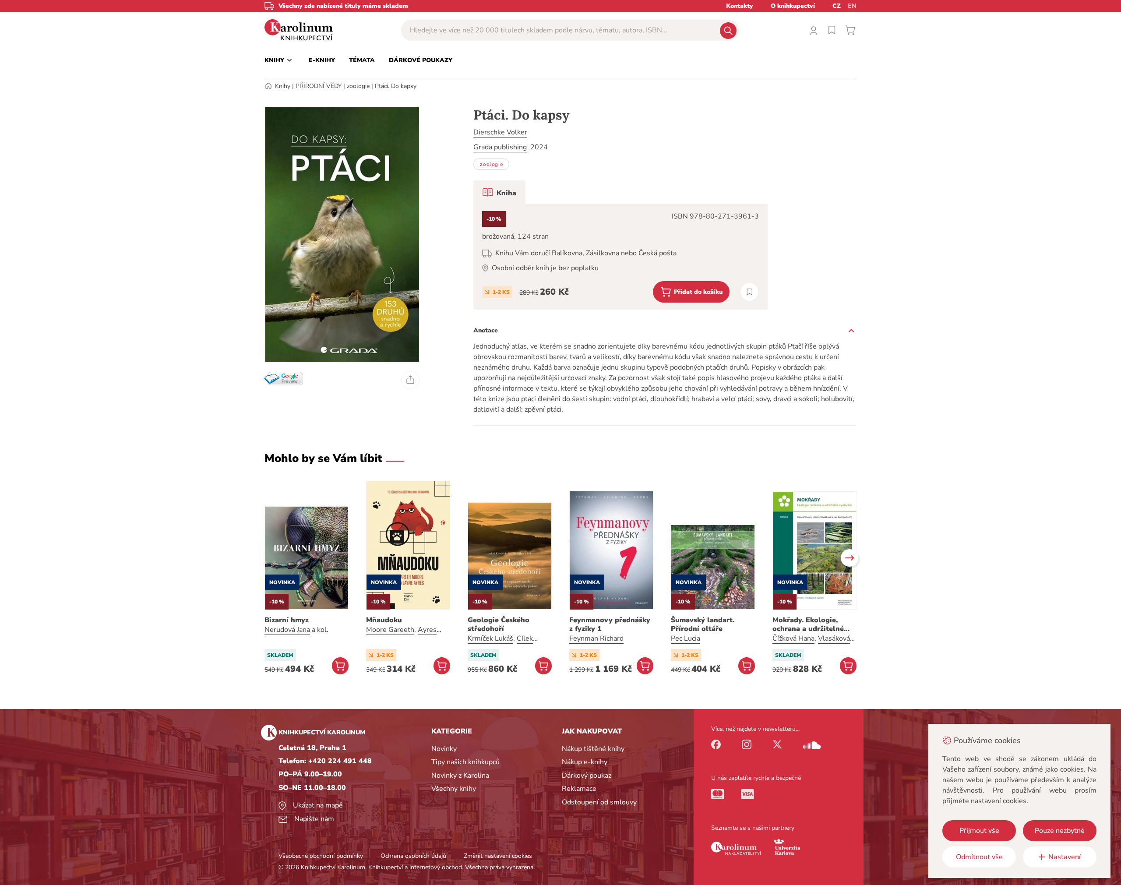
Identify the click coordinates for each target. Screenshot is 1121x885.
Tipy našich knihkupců (465, 762)
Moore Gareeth (390, 630)
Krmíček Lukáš (490, 638)
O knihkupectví (793, 6)
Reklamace (579, 788)
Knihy (282, 86)
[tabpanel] (620, 257)
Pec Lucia (685, 638)
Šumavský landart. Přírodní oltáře (702, 624)
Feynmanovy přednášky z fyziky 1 (609, 624)
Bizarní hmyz (286, 620)
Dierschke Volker (500, 132)
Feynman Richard (596, 638)
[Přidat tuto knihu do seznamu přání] (749, 291)
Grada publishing (500, 147)
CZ (836, 6)
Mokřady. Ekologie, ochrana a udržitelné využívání (808, 624)
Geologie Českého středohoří (498, 624)
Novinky (444, 749)
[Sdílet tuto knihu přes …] (410, 380)
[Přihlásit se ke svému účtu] (813, 30)
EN (852, 6)
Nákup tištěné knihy (593, 749)
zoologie (358, 86)
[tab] (499, 192)
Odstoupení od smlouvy (599, 802)
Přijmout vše (979, 831)
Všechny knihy (453, 788)
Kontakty (739, 6)
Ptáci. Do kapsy (395, 86)
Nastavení (1064, 857)
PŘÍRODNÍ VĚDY (319, 86)
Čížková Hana (793, 638)
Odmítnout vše (979, 857)
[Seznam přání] (831, 30)
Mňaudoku (384, 620)
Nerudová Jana (287, 630)
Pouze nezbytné (1060, 831)
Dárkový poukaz (586, 775)
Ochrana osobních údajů (413, 856)
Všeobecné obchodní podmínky (320, 856)
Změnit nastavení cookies (498, 856)
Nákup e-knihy (584, 762)
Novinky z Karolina (460, 775)
